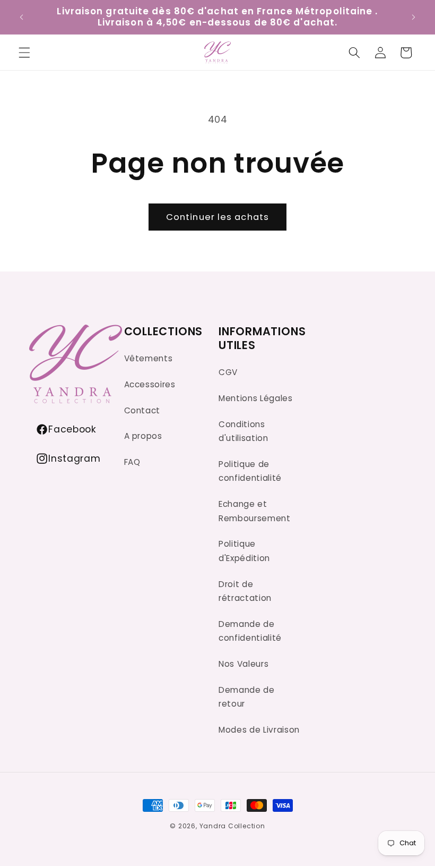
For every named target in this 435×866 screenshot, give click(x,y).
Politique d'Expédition (244, 551)
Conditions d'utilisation (243, 431)
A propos (143, 436)
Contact (142, 410)
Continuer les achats (217, 217)
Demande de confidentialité (250, 631)
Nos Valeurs (243, 663)
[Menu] (24, 52)
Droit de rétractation (245, 591)
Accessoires (150, 384)
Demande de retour (247, 697)
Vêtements (148, 358)
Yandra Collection (232, 825)
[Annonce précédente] (21, 17)
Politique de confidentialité (250, 471)
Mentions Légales (256, 398)
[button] (354, 52)
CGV (228, 372)
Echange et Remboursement (255, 511)
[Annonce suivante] (413, 17)
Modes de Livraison (259, 729)
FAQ (132, 462)
